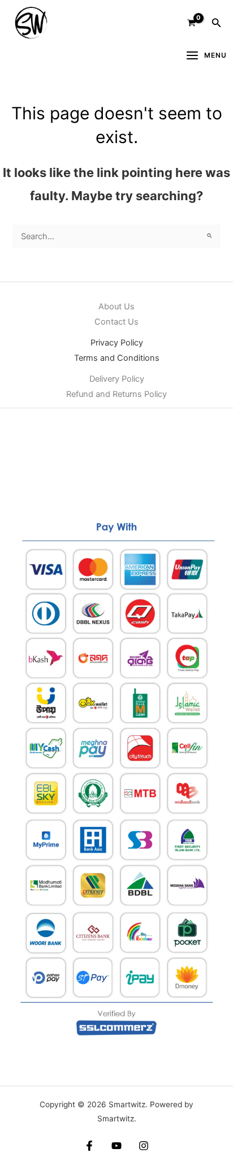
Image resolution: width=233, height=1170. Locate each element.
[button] (217, 23)
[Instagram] (144, 1146)
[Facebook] (89, 1146)
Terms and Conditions (116, 358)
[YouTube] (116, 1146)
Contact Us (116, 322)
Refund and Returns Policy (116, 394)
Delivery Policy (116, 379)
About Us (116, 306)
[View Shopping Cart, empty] (191, 23)
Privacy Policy (116, 343)
